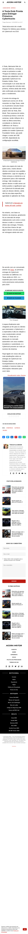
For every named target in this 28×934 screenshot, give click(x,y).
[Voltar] (3, 393)
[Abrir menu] (3, 2)
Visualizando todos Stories (16, 375)
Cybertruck (9, 427)
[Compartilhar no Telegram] (19, 437)
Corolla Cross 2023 (14, 728)
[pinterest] (16, 473)
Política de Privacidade (14, 659)
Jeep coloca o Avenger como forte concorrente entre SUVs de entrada (18, 512)
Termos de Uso (14, 662)
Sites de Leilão (14, 705)
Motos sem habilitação (14, 702)
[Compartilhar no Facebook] (3, 437)
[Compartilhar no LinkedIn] (11, 437)
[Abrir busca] (25, 2)
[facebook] (10, 473)
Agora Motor (6, 7)
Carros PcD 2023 (14, 697)
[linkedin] (25, 473)
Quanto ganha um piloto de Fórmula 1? (17, 501)
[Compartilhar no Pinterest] (16, 437)
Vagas (14, 657)
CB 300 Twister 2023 (14, 730)
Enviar (14, 581)
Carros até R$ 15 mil (14, 710)
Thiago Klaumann (15, 444)
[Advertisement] (14, 49)
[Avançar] (24, 393)
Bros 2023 (14, 725)
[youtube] (22, 473)
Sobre (14, 652)
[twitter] (19, 473)
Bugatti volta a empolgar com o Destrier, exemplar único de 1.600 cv (16, 523)
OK (25, 929)
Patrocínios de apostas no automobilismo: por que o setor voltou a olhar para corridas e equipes (18, 489)
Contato (14, 649)
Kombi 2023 (14, 720)
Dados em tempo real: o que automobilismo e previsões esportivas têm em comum (18, 534)
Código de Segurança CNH (14, 707)
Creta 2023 (14, 718)
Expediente (14, 654)
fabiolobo (14, 746)
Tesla (12, 270)
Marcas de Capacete (14, 700)
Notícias (13, 7)
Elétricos (17, 427)
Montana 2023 (14, 723)
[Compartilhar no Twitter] (7, 437)
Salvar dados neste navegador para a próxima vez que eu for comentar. (13, 559)
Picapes (5, 430)
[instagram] (13, 473)
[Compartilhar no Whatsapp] (24, 437)
